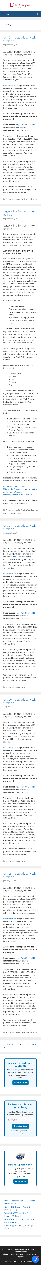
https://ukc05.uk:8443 (25, 958)
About (5, 1254)
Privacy (20, 1254)
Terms (27, 1254)
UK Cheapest (7, 1249)
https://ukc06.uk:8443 (25, 787)
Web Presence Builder (12, 513)
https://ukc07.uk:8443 (25, 613)
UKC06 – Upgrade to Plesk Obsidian (19, 701)
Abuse (34, 1254)
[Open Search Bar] (38, 14)
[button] (35, 1259)
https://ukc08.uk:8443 (25, 124)
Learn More (20, 1181)
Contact (13, 1254)
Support (20, 1257)
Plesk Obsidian (19, 68)
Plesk (23, 199)
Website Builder (21, 1252)
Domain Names (20, 1249)
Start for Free (20, 1082)
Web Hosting (31, 199)
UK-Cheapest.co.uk (30, 1261)
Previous (8, 1044)
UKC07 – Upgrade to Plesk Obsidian (19, 527)
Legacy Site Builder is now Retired (19, 212)
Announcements (13, 199)
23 (29, 1044)
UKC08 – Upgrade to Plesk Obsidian (19, 39)
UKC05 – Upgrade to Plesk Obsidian (19, 875)
